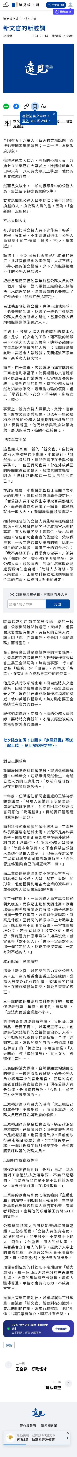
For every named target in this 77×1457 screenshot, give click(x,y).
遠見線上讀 (11, 19)
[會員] (70, 5)
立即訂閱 (58, 5)
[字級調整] (43, 106)
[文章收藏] (34, 106)
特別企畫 (30, 19)
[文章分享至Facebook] (16, 106)
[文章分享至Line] (6, 106)
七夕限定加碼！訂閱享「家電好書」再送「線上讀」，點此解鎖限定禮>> (38, 742)
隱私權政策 (49, 1425)
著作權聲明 (28, 1425)
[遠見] (38, 1415)
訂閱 (57, 604)
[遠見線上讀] (25, 4)
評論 (9, 1345)
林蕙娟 (7, 36)
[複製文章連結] (26, 106)
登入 (25, 120)
